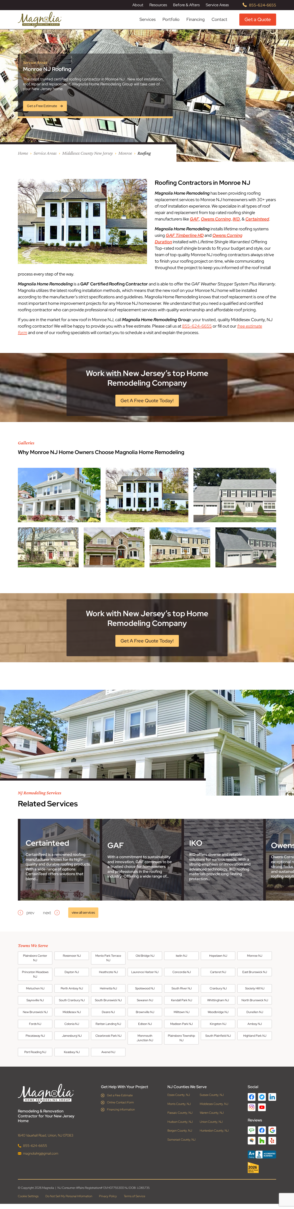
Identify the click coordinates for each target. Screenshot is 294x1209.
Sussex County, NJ (212, 1095)
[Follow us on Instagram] (251, 1107)
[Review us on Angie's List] (251, 1130)
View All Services (83, 912)
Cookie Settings (28, 1196)
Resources (158, 5)
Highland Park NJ (254, 1036)
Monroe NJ (254, 956)
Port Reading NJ (35, 1052)
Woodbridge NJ (218, 1012)
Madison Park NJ (181, 1024)
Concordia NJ (181, 972)
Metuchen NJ (35, 988)
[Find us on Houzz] (262, 1167)
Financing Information (121, 1109)
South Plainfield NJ (218, 1036)
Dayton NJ (72, 972)
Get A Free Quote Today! (147, 400)
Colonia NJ (71, 1024)
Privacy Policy (108, 1196)
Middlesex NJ (72, 1012)
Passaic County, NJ (179, 1113)
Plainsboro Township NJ (181, 1038)
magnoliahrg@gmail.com (40, 1153)
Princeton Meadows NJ (35, 974)
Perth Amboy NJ (72, 988)
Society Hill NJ (254, 988)
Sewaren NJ (145, 1000)
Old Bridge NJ (145, 956)
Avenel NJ (108, 1052)
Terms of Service (134, 1196)
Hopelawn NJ (218, 956)
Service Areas (217, 5)
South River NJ (182, 988)
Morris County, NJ (179, 1104)
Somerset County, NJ (181, 1139)
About (137, 5)
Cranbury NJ (218, 988)
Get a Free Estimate (120, 1095)
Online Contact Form (120, 1102)
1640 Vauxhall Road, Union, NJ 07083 (45, 1135)
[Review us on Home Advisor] (251, 1140)
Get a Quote (257, 19)
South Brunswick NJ (108, 1000)
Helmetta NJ (108, 988)
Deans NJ (108, 1012)
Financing (195, 19)
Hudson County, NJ (180, 1122)
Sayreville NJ (35, 1000)
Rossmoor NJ (72, 956)
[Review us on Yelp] (272, 1140)
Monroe (125, 153)
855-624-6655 (262, 5)
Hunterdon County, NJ (214, 1130)
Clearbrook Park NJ (108, 1036)
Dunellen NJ (254, 1012)
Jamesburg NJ (72, 1036)
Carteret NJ (218, 972)
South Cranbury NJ (72, 1000)
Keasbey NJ (72, 1052)
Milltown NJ (181, 1012)
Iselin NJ (181, 956)
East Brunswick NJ (254, 972)
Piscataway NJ (35, 1036)
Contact (219, 19)
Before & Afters (186, 4)
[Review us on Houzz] (262, 1140)
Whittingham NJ (218, 1000)
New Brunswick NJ (35, 1012)
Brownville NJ (145, 1012)
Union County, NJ (211, 1122)
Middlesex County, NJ (214, 1104)
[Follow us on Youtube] (262, 1107)
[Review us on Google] (272, 1130)
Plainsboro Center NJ (35, 958)
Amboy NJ (255, 1024)
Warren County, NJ (212, 1113)
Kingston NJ (218, 1024)
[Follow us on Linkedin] (272, 1097)
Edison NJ (145, 1024)
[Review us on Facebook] (262, 1130)
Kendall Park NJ (181, 1000)
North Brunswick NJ (254, 1000)
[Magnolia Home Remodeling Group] (40, 19)
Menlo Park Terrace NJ (108, 958)
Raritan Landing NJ (108, 1024)
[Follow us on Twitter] (262, 1097)
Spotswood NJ (145, 988)
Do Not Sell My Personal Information (68, 1196)
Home (23, 153)
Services (147, 19)
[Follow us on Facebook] (251, 1097)
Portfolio (170, 19)
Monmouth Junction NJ (145, 1038)
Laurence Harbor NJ (144, 972)
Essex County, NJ (178, 1095)
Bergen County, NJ (179, 1130)
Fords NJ (35, 1024)
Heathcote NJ (108, 972)
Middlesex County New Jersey (87, 153)
